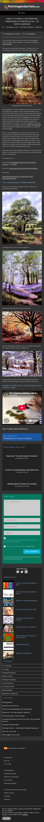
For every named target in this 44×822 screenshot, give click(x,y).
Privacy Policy (30, 546)
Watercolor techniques (10, 693)
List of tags (7, 764)
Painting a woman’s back (10, 724)
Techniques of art (8, 686)
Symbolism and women (10, 706)
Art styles (5, 669)
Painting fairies (7, 702)
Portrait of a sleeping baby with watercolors (22, 470)
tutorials (9, 429)
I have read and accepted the (21, 546)
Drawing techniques (9, 673)
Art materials (6, 666)
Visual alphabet (7, 690)
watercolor (23, 429)
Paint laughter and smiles (11, 735)
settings (25, 814)
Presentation (8, 757)
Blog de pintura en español (16, 748)
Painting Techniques (9, 680)
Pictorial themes (8, 683)
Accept (6, 818)
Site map (7, 761)
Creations (7, 799)
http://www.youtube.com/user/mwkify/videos (23, 168)
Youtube (14, 164)
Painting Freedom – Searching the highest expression (20, 728)
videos (16, 429)
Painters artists (7, 676)
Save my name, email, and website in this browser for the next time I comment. (21, 541)
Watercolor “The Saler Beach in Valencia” (22, 456)
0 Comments (30, 34)
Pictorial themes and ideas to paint (15, 789)
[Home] (3, 27)
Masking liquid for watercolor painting (21, 484)
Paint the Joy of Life (9, 731)
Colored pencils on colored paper (13, 716)
